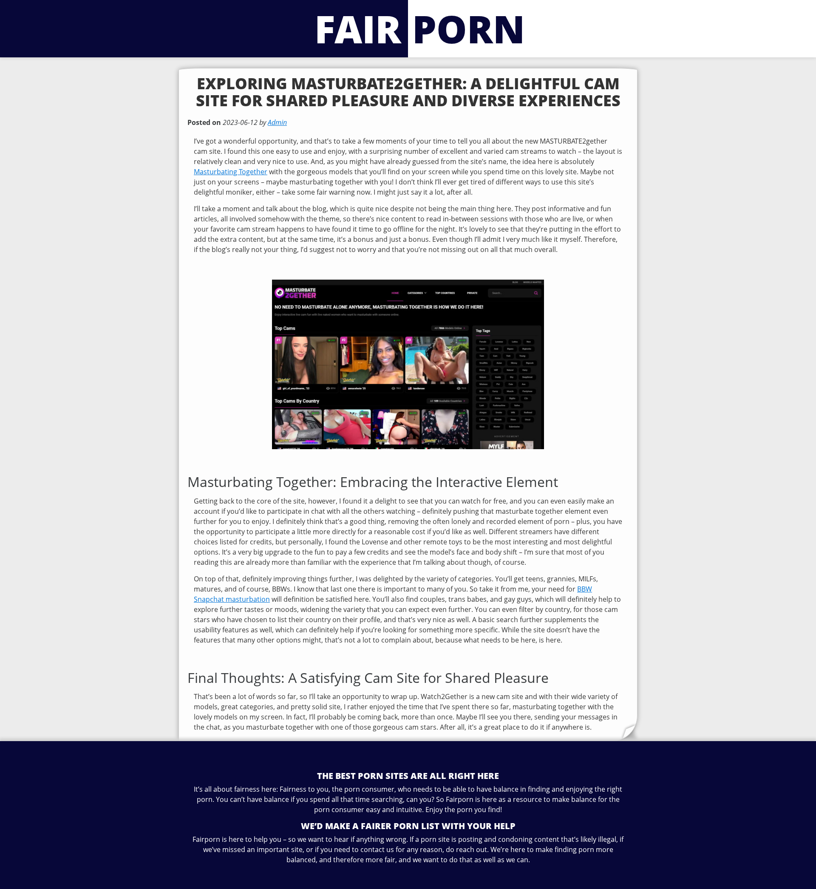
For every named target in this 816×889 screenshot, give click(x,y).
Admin (277, 122)
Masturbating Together (230, 171)
